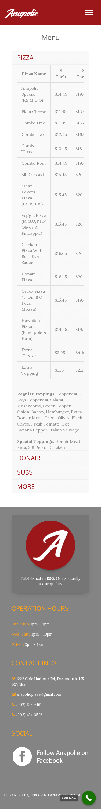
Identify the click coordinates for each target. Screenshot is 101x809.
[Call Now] (89, 798)
